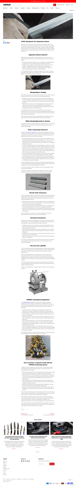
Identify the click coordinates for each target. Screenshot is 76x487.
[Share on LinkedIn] (7, 42)
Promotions (43, 8)
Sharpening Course (35, 8)
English (70, 479)
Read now (14, 448)
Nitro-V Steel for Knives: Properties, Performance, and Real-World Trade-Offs (61, 438)
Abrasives (17, 8)
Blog (27, 409)
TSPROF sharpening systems (28, 302)
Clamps (11, 8)
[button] (72, 10)
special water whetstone (31, 132)
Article (25, 409)
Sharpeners (5, 8)
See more (37, 451)
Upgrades (23, 8)
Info (47, 8)
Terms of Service (25, 479)
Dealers (52, 8)
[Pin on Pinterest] (8, 42)
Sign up (52, 464)
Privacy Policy (8, 479)
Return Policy (14, 479)
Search (4, 479)
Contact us (58, 8)
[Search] (54, 5)
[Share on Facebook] (3, 42)
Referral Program (31, 479)
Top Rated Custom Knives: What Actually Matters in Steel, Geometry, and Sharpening (14, 438)
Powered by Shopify (6, 481)
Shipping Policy (19, 479)
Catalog (28, 8)
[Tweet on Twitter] (5, 42)
